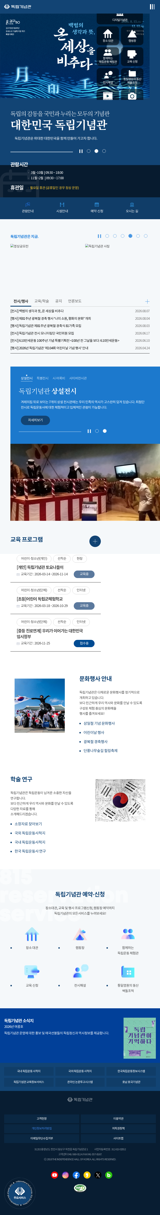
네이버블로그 (108, 1175)
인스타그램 (65, 1175)
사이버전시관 (78, 378)
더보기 (147, 301)
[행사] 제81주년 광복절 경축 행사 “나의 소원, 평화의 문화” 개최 (50, 319)
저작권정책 (118, 1128)
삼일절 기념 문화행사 (99, 723)
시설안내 (62, 211)
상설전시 (26, 378)
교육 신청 (32, 985)
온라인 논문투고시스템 (80, 1082)
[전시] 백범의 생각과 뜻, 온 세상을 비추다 (37, 311)
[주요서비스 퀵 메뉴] (19, 1193)
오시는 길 (132, 211)
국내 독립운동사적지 (30, 842)
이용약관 (118, 1118)
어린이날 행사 (94, 733)
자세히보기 (35, 420)
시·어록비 (58, 378)
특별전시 (42, 378)
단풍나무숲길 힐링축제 (101, 751)
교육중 (84, 574)
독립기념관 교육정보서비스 (29, 1082)
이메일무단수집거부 (41, 1138)
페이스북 (76, 1175)
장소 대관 (32, 948)
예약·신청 (97, 211)
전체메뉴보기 (152, 6)
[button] (88, 151)
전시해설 (80, 985)
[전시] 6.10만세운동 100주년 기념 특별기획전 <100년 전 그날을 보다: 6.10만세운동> (64, 341)
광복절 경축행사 (96, 742)
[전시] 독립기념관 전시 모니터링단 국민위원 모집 (42, 333)
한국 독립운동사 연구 (30, 851)
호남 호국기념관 (131, 1082)
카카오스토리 (87, 1175)
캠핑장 (80, 948)
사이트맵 (118, 1138)
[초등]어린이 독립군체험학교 (39, 599)
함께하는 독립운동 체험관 (128, 950)
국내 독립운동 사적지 (28, 1071)
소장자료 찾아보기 (28, 824)
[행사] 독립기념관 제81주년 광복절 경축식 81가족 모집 (45, 326)
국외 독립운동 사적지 (80, 1071)
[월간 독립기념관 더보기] (140, 1038)
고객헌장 (42, 1118)
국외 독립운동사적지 (30, 833)
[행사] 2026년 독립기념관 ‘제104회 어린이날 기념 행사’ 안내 (49, 348)
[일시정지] (81, 151)
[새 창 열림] (42, 266)
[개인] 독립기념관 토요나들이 (40, 567)
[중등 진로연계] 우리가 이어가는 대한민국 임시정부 (50, 634)
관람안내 (28, 211)
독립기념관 (17, 6)
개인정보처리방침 (42, 1128)
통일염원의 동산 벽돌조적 (128, 988)
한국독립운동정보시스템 (131, 1071)
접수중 (84, 643)
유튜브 (54, 1175)
